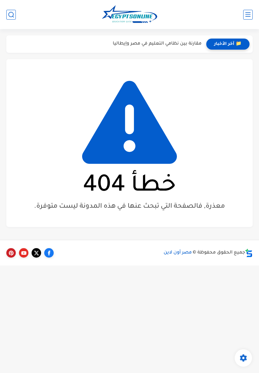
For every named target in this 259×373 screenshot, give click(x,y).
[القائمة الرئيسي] (248, 15)
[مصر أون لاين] (129, 14)
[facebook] (49, 253)
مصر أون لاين (178, 252)
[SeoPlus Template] (249, 253)
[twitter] (36, 253)
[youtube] (23, 253)
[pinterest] (11, 253)
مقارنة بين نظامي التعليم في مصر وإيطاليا (157, 43)
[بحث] (11, 15)
